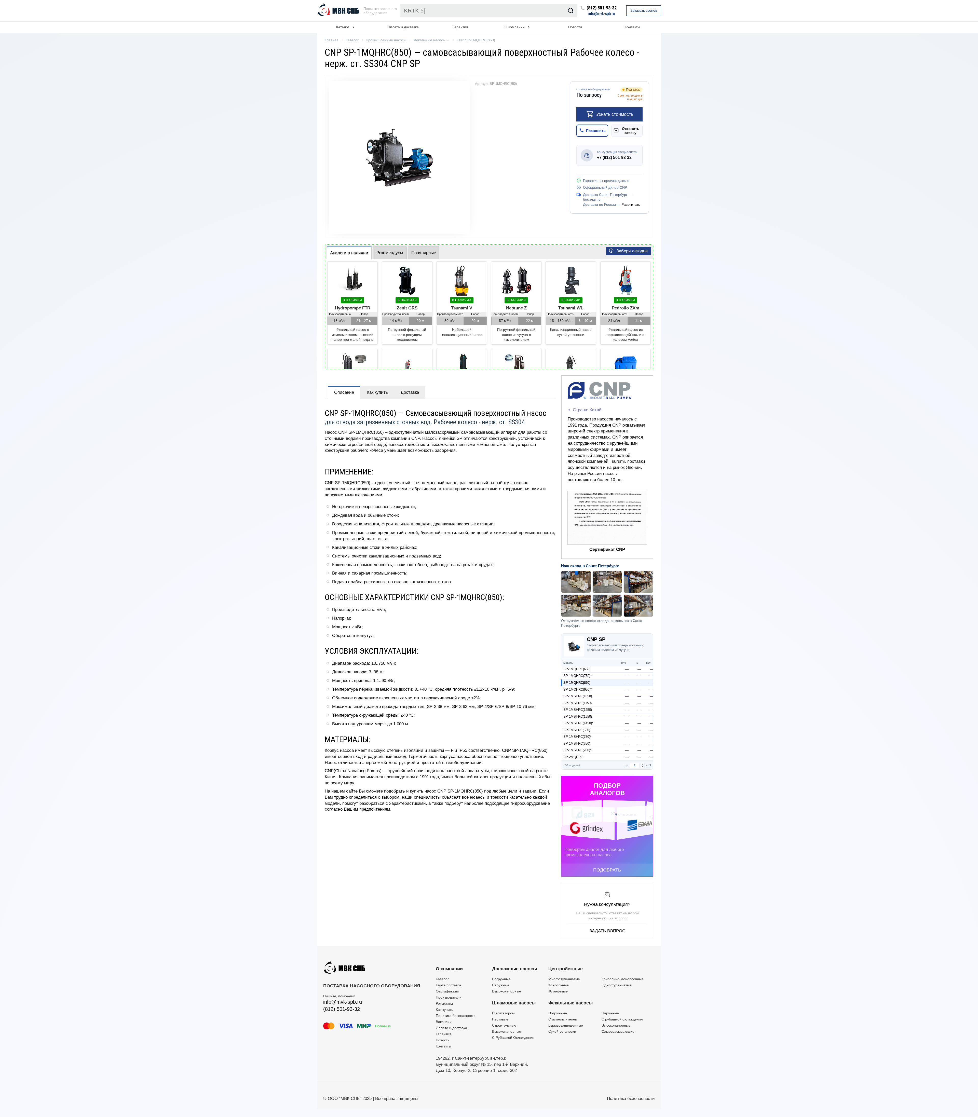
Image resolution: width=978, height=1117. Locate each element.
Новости (575, 27)
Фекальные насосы (570, 1002)
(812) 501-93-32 (602, 8)
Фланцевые (558, 991)
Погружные (501, 979)
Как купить (377, 392)
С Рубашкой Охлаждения (513, 1038)
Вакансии (444, 1022)
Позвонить (596, 130)
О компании (449, 968)
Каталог (442, 979)
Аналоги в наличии (349, 253)
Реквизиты (444, 1003)
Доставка (410, 392)
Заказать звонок (643, 10)
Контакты (632, 27)
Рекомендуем (389, 252)
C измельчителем (563, 1019)
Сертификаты (447, 991)
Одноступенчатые (617, 985)
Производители (448, 997)
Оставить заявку (630, 130)
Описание (344, 392)
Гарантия (460, 27)
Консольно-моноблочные (623, 979)
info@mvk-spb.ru (601, 14)
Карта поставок (448, 985)
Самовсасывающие (618, 1031)
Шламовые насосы (514, 1002)
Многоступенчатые (564, 979)
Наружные (500, 985)
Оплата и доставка (403, 27)
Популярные (423, 252)
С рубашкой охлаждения (622, 1019)
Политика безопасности (456, 1016)
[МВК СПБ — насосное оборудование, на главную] (338, 11)
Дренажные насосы (514, 968)
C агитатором (503, 1013)
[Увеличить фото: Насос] (399, 157)
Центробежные (565, 968)
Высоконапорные (506, 991)
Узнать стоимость (614, 114)
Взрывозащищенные (565, 1025)
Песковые (500, 1019)
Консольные (558, 985)
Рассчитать (630, 204)
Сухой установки (562, 1031)
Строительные (504, 1025)
